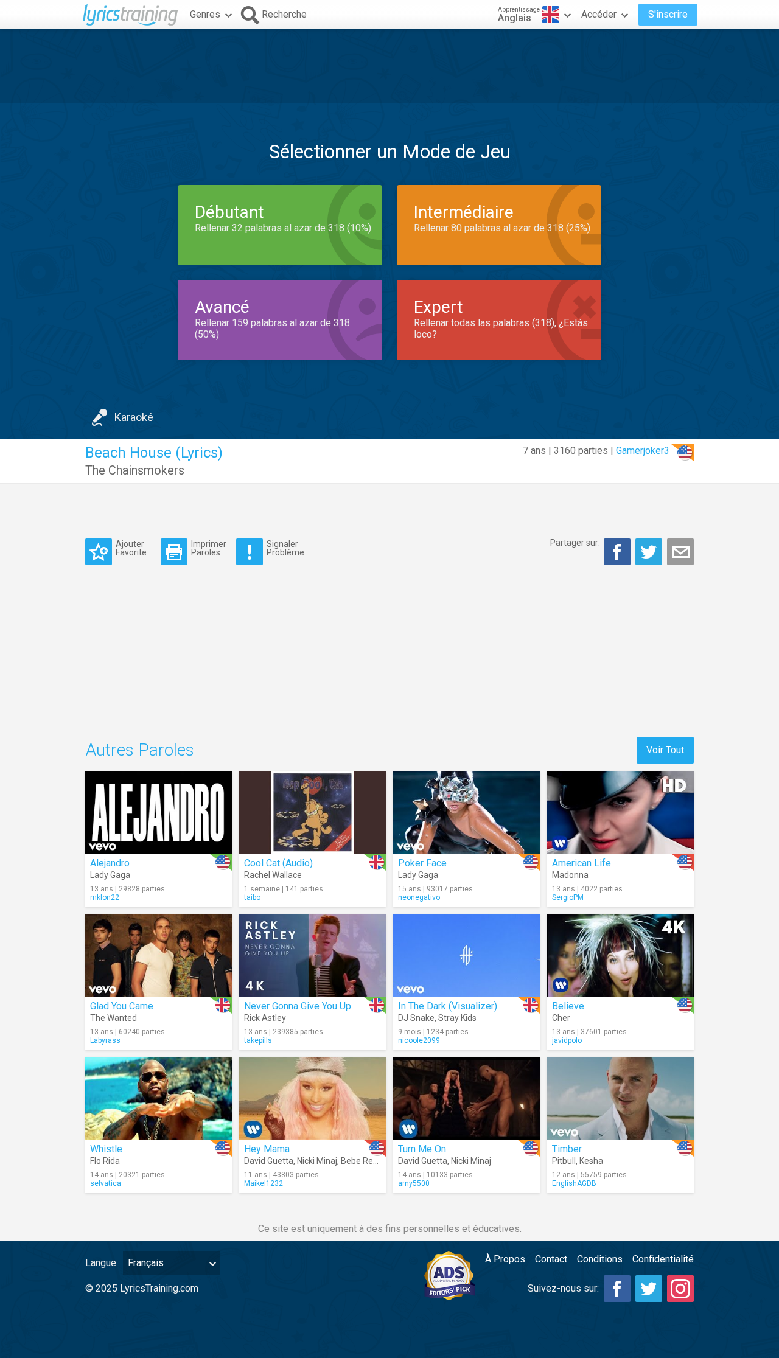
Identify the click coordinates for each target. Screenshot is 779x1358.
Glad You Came (121, 1006)
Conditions (600, 1259)
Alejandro (110, 863)
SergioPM (568, 897)
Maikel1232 (263, 1183)
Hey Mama (267, 1149)
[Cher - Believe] (620, 955)
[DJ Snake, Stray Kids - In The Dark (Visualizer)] (466, 955)
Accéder (599, 14)
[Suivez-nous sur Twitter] (648, 1288)
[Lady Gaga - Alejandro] (158, 812)
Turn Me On (422, 1149)
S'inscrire (668, 14)
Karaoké (133, 417)
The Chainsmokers (134, 470)
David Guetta (268, 1161)
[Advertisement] (389, 66)
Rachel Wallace (273, 875)
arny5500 (414, 1183)
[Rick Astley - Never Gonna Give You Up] (312, 955)
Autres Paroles (139, 750)
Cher (561, 1018)
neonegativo (419, 897)
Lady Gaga (110, 875)
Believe (568, 1006)
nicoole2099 (419, 1040)
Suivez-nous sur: (563, 1288)
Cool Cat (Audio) (278, 863)
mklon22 (104, 897)
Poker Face (422, 863)
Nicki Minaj (317, 1161)
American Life (581, 863)
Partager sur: (575, 542)
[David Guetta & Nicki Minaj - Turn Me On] (466, 1098)
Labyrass (105, 1040)
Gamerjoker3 (642, 450)
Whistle (106, 1149)
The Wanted (113, 1018)
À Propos (505, 1259)
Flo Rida (105, 1161)
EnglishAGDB (574, 1183)
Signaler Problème (285, 548)
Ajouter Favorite (131, 548)
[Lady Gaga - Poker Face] (466, 812)
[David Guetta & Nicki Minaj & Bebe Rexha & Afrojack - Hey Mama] (312, 1098)
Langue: (101, 1263)
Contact (551, 1259)
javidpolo (567, 1040)
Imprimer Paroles (208, 548)
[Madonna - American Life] (620, 812)
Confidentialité (663, 1259)
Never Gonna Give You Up (297, 1006)
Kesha (591, 1161)
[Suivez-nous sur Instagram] (680, 1288)
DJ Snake (416, 1018)
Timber (567, 1149)
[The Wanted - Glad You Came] (158, 955)
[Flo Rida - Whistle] (158, 1098)
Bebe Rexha (364, 1161)
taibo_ (254, 897)
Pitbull (564, 1161)
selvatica (105, 1183)
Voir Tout (665, 750)
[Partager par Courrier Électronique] (680, 551)
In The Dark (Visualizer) (447, 1006)
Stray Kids (457, 1018)
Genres (205, 14)
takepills (258, 1040)
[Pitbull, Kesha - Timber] (620, 1098)
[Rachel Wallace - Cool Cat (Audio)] (312, 812)
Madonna (570, 875)
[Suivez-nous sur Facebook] (617, 1288)
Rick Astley (265, 1018)
